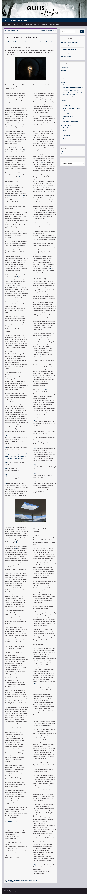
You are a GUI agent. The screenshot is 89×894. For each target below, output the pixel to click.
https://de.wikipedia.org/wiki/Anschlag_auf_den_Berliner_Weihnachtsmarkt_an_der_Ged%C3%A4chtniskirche (16, 456)
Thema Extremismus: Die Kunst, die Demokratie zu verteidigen (39, 42)
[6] (12, 345)
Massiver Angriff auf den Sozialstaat (71, 53)
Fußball (65, 111)
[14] (15, 542)
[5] (17, 277)
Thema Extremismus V (13, 30)
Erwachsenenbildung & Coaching (72, 108)
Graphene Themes (17, 892)
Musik (62, 151)
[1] (25, 150)
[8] (42, 162)
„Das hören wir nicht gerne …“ (69, 49)
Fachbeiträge (6, 24)
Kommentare (15, 24)
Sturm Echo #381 (65, 45)
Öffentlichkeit (67, 119)
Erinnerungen (66, 105)
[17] (15, 671)
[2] (19, 177)
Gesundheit (66, 113)
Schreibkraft (66, 135)
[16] (11, 594)
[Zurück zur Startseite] (44, 9)
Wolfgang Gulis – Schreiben (18, 20)
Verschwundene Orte (69, 96)
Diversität (65, 102)
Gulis (8, 42)
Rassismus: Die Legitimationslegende (73, 87)
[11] (40, 354)
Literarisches (44, 24)
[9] (46, 212)
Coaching (63, 154)
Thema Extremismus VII (47, 30)
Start (5, 20)
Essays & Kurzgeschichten (70, 76)
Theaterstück (66, 78)
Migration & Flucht (16, 42)
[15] (16, 548)
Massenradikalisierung (67, 56)
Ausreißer (65, 127)
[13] (46, 390)
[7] (39, 150)
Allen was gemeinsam (69, 84)
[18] (34, 683)
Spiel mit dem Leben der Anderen (72, 90)
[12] (39, 356)
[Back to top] (85, 890)
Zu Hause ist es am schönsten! (69, 42)
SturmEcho (66, 138)
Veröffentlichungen (26, 24)
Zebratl (65, 141)
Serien (36, 24)
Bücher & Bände (54, 24)
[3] (9, 195)
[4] (23, 195)
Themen (63, 100)
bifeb (64, 130)
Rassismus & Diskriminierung (70, 121)
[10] (49, 268)
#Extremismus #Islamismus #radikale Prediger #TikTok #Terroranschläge (21, 880)
